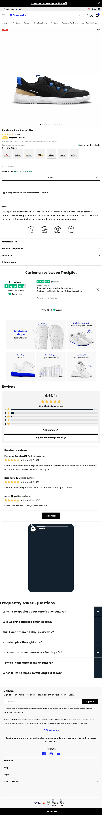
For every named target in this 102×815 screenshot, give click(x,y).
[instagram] (51, 753)
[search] (80, 15)
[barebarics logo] (18, 15)
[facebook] (44, 753)
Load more (51, 516)
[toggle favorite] (98, 30)
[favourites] (86, 15)
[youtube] (58, 753)
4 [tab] (46, 124)
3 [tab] (44, 124)
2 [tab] (42, 124)
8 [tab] (55, 124)
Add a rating (49, 430)
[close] (98, 3)
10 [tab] (59, 124)
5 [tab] (48, 124)
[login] (91, 15)
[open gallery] (51, 78)
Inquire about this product (49, 437)
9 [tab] (57, 124)
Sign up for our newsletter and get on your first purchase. (39, 695)
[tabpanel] (51, 78)
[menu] (3, 15)
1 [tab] (40, 124)
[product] (7, 154)
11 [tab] (61, 124)
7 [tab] (53, 124)
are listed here (82, 723)
